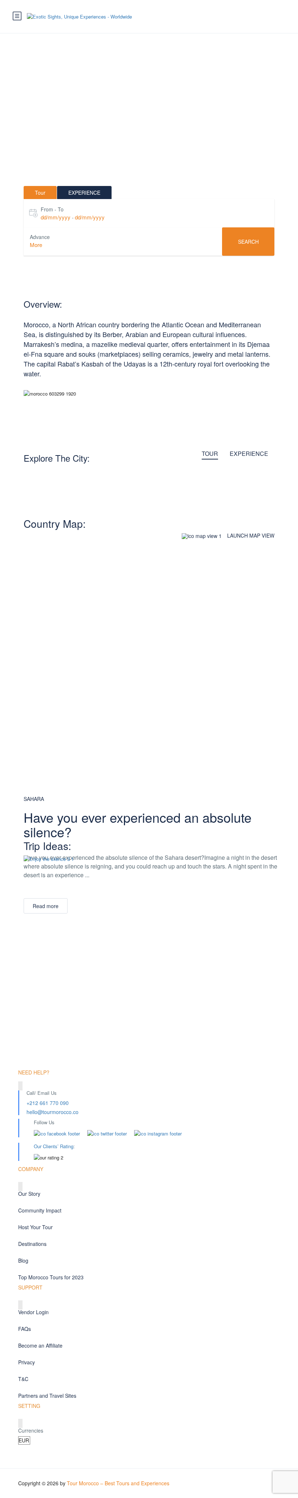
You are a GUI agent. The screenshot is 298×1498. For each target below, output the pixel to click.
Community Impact (39, 1210)
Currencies (30, 1430)
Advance (40, 236)
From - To (52, 209)
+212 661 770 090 (48, 1102)
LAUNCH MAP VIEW (250, 535)
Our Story (29, 1193)
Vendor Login (33, 1312)
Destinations (32, 1243)
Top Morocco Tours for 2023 (51, 1277)
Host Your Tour (35, 1227)
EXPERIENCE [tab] (84, 192)
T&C (23, 1378)
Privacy (26, 1362)
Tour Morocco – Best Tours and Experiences (118, 1483)
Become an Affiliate (40, 1345)
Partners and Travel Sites (47, 1395)
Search (248, 241)
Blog (23, 1260)
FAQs (24, 1328)
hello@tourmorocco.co (52, 1112)
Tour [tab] (40, 192)
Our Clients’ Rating (53, 1146)
